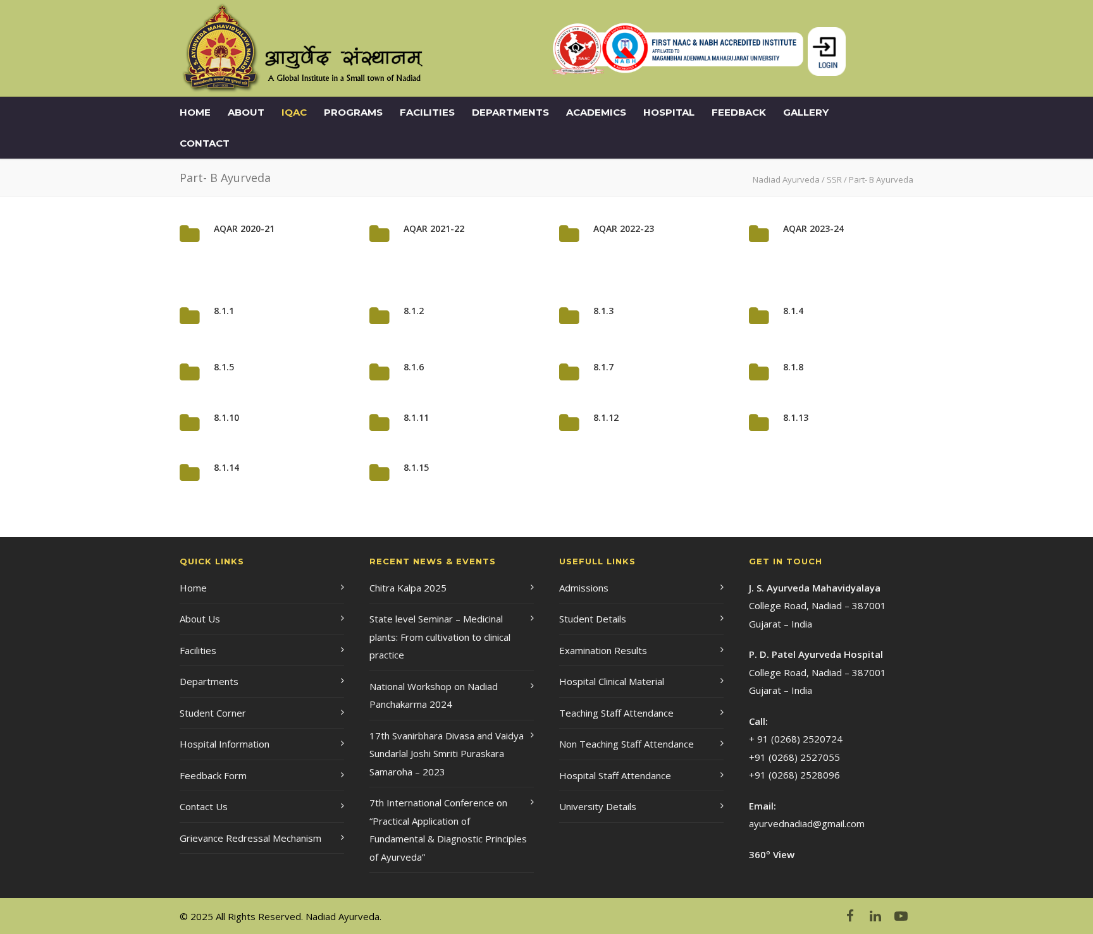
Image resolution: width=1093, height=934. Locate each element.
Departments (510, 112)
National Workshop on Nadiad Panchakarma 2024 (433, 695)
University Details (597, 806)
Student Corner (213, 713)
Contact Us (204, 806)
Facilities (427, 112)
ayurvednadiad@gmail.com (807, 823)
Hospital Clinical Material (611, 681)
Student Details (592, 618)
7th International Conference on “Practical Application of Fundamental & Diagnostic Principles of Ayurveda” (448, 829)
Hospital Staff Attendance (615, 775)
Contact (205, 143)
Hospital (669, 112)
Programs (353, 112)
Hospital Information (224, 743)
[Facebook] (850, 915)
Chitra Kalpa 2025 (408, 587)
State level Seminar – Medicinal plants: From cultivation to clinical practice (439, 636)
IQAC (294, 112)
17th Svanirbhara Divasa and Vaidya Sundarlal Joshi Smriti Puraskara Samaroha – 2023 (446, 753)
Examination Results (603, 650)
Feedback (739, 112)
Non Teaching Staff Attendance (626, 743)
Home (195, 112)
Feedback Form (213, 775)
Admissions (583, 587)
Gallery (806, 112)
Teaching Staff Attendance (616, 713)
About (246, 112)
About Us (200, 618)
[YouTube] (900, 915)
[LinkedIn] (875, 915)
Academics (596, 112)
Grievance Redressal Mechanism (250, 838)
